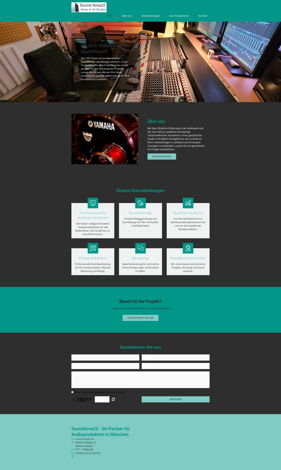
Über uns (127, 15)
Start (109, 15)
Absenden (176, 399)
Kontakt (203, 15)
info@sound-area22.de (87, 453)
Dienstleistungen (150, 15)
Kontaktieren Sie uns (140, 317)
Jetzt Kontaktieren (179, 15)
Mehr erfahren (161, 156)
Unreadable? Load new (113, 399)
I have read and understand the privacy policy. (99, 392)
